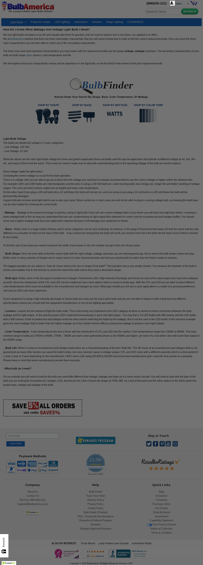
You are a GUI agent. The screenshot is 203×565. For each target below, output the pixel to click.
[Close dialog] (134, 247)
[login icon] (172, 3)
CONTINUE (101, 308)
